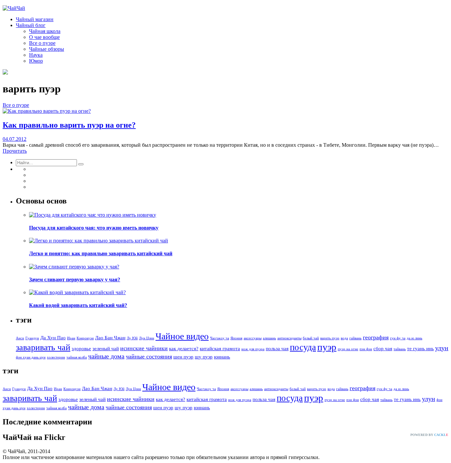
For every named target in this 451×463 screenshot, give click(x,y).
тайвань (400, 349)
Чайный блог (31, 25)
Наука (36, 55)
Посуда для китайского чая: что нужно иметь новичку (93, 228)
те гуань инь (420, 348)
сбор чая (382, 348)
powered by (429, 435)
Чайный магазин (34, 19)
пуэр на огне (348, 349)
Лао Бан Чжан (110, 337)
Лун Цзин (146, 338)
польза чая (277, 348)
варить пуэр (329, 338)
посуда (303, 347)
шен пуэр (183, 356)
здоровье (81, 348)
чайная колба (76, 357)
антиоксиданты (289, 338)
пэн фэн (366, 349)
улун (441, 348)
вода (344, 338)
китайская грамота (220, 348)
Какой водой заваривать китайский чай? (78, 305)
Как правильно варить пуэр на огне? (69, 125)
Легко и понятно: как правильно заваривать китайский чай (100, 253)
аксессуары (252, 338)
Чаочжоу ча (219, 338)
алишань (269, 338)
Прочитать (15, 151)
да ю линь (414, 338)
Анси (20, 338)
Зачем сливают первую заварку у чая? (74, 279)
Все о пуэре (42, 43)
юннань (222, 356)
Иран (71, 338)
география (376, 337)
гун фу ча (397, 338)
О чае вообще (44, 37)
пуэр (326, 347)
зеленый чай (105, 348)
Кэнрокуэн (85, 338)
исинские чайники (144, 348)
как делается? (183, 348)
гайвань (355, 338)
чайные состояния (149, 356)
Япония (236, 338)
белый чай (311, 338)
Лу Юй (132, 338)
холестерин (56, 357)
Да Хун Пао (53, 337)
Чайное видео (182, 336)
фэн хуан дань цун (31, 357)
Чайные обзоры (46, 49)
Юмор (36, 61)
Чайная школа (44, 31)
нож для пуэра (252, 349)
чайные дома (106, 356)
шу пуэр (204, 356)
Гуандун (32, 338)
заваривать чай (43, 347)
